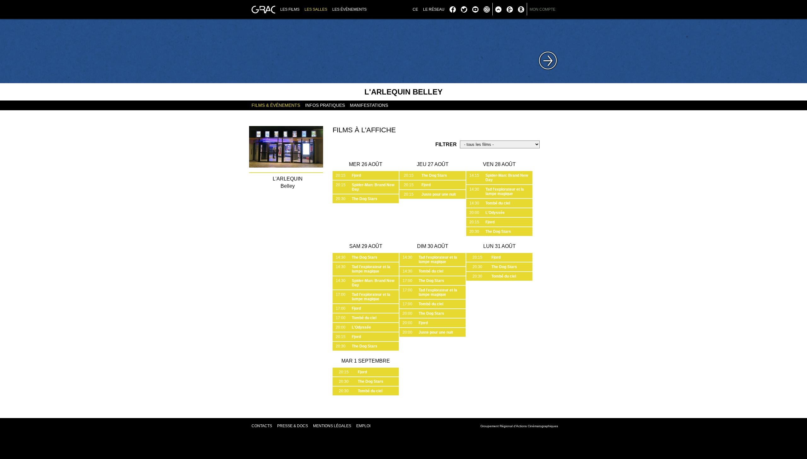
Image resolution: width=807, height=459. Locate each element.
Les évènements (349, 9)
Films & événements (276, 105)
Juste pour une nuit (438, 194)
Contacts (262, 426)
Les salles (316, 9)
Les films (289, 9)
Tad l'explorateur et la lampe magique (504, 191)
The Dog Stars (364, 199)
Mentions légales (332, 426)
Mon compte (542, 9)
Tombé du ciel (497, 203)
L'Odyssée (495, 212)
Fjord (356, 175)
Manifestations (369, 105)
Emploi (363, 426)
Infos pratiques (325, 105)
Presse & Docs (292, 426)
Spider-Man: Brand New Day (373, 187)
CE (415, 9)
